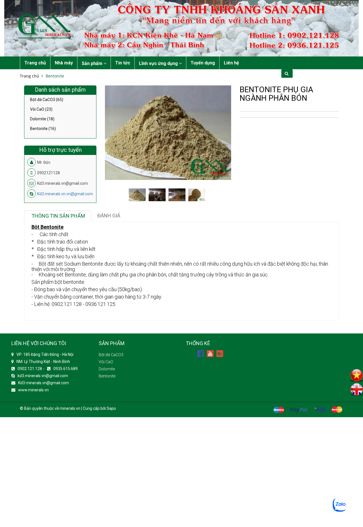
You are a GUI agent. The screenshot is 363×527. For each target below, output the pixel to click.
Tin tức (122, 63)
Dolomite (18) (42, 119)
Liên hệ (231, 63)
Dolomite (107, 369)
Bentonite (55, 76)
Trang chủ (35, 63)
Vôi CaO (106, 362)
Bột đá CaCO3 (111, 354)
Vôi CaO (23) (41, 109)
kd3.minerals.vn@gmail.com (43, 375)
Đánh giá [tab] (108, 216)
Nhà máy (64, 63)
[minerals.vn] (181, 28)
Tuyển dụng (203, 63)
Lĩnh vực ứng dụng (159, 63)
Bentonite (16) (43, 128)
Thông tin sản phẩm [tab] (58, 216)
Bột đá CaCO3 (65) (46, 100)
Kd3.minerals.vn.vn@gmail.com (65, 194)
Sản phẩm (93, 63)
